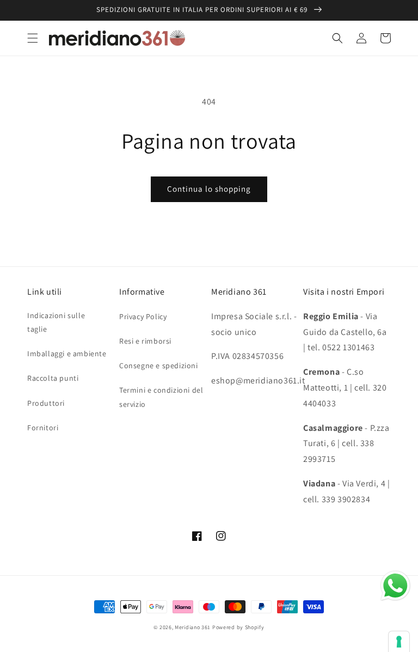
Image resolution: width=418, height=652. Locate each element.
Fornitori (42, 427)
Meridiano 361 (193, 627)
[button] (33, 38)
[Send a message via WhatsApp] (395, 586)
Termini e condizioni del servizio (161, 397)
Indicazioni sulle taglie (56, 322)
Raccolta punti (52, 378)
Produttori (46, 403)
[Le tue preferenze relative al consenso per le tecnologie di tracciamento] (399, 641)
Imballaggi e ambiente (67, 353)
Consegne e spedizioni (158, 365)
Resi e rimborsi (145, 341)
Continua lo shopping (209, 189)
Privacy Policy (143, 316)
